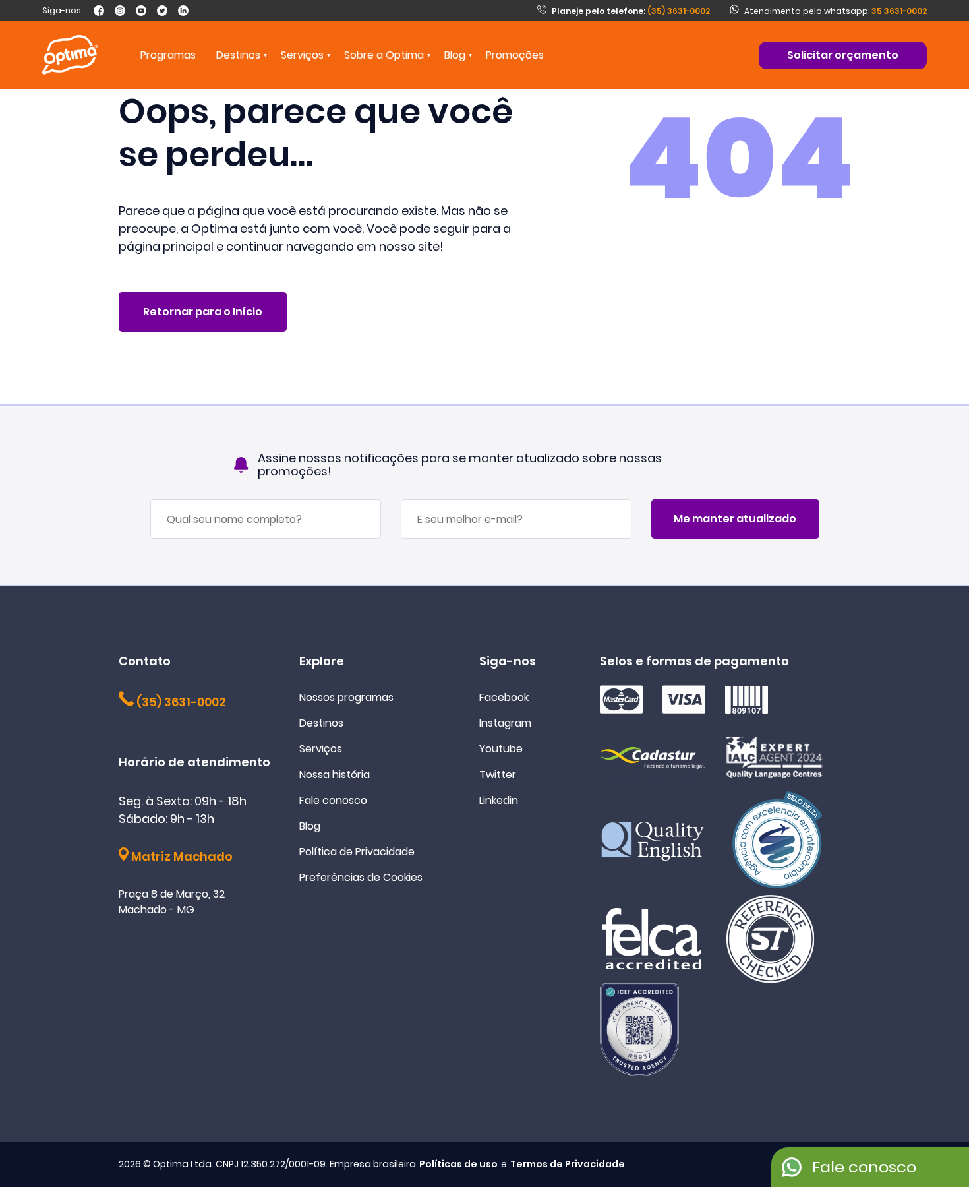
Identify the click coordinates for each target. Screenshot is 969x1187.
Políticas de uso (458, 1164)
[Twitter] (162, 10)
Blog (454, 55)
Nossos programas (346, 697)
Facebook (504, 697)
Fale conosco (333, 800)
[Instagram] (120, 10)
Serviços (320, 748)
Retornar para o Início (202, 311)
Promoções (515, 55)
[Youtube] (141, 10)
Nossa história (334, 774)
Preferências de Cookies (361, 877)
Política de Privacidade (357, 851)
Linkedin (498, 800)
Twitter (497, 774)
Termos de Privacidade (567, 1164)
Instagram (505, 723)
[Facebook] (99, 10)
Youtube (501, 748)
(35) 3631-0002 (631, 10)
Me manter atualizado (735, 518)
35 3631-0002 (899, 10)
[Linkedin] (183, 10)
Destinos (321, 723)
